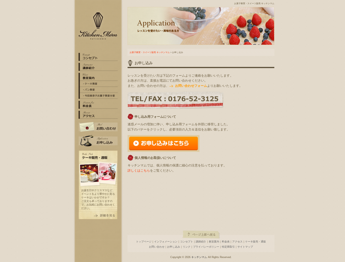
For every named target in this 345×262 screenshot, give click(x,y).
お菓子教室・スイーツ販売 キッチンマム (254, 3)
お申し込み (98, 141)
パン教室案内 (98, 90)
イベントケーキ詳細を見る (98, 215)
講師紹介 (201, 241)
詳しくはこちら (139, 170)
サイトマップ (245, 246)
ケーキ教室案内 (98, 84)
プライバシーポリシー (206, 246)
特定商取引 (228, 246)
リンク (186, 246)
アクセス (98, 115)
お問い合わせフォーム (191, 85)
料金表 (98, 105)
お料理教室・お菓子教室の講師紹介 (98, 67)
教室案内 (214, 241)
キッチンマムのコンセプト (98, 57)
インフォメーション (165, 241)
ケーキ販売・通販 (255, 241)
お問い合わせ (98, 127)
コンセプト (186, 241)
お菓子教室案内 (98, 77)
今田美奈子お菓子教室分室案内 (98, 96)
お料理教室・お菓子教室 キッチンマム (98, 26)
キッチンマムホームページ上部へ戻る (201, 234)
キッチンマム (199, 257)
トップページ (144, 241)
